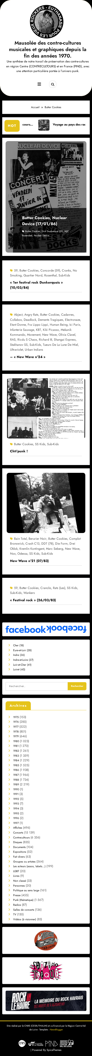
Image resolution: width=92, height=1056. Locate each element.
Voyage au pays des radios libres (55, 124)
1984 (16, 760)
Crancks (45, 588)
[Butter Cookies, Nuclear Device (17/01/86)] (46, 197)
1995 (16, 813)
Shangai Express (65, 339)
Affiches (17, 828)
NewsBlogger (56, 1029)
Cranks (66, 270)
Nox (13, 553)
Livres (16, 876)
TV (14, 914)
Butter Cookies (32, 231)
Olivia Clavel (67, 334)
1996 (16, 818)
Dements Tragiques (50, 319)
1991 (16, 794)
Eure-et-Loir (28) (22, 650)
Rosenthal (50, 275)
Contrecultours (21, 838)
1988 (16, 780)
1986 (16, 770)
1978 (16, 732)
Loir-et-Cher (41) (22, 665)
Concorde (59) (50, 270)
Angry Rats (31, 314)
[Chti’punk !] (46, 408)
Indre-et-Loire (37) (23, 660)
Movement (33, 334)
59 (16, 270)
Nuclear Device (41, 235)
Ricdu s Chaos (27, 339)
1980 (16, 741)
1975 (16, 717)
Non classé (19, 881)
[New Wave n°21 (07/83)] (46, 503)
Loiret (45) (19, 669)
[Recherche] (52, 84)
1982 (16, 751)
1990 (16, 789)
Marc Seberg (54, 548)
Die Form (61, 543)
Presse (17, 895)
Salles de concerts (23, 910)
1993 (16, 804)
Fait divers (19, 857)
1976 (16, 722)
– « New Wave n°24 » (27, 356)
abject (18, 314)
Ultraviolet (16, 349)
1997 (16, 823)
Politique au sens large (26, 890)
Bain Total (20, 538)
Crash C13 (32, 543)
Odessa (22, 553)
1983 (16, 756)
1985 (16, 765)
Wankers (29, 593)
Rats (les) (59, 588)
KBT (38, 329)
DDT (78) (47, 543)
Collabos (16, 319)
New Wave (49, 334)
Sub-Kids (64, 275)
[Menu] (39, 84)
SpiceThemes (54, 1050)
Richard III (45, 339)
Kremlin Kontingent (31, 548)
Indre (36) (19, 655)
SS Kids (40, 444)
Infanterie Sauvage (22, 329)
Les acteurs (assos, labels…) (29, 866)
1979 (16, 736)
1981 (16, 746)
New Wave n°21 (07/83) (29, 560)
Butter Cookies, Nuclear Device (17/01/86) (44, 221)
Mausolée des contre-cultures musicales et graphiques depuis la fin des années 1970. (47, 49)
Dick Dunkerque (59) (52, 231)
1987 (16, 775)
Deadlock (30, 319)
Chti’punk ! (19, 451)
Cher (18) (18, 645)
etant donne (18, 324)
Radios (17, 905)
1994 (16, 809)
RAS (13, 339)
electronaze (72, 319)
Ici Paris (74, 324)
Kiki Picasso (51, 329)
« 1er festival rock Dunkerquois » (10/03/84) (36, 285)
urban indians (34, 349)
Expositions (19, 852)
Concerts (18, 833)
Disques (17, 842)
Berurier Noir (37, 538)
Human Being (59, 324)
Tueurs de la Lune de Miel (60, 344)
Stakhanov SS (19, 344)
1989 (16, 784)
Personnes (19, 886)
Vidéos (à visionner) (24, 919)
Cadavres (67, 314)
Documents (19, 847)
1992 (16, 799)
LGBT (16, 871)
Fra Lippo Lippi (38, 324)
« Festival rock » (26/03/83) (33, 600)
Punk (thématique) (23, 900)
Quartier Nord (32, 275)
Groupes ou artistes (24, 862)
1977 (16, 727)
